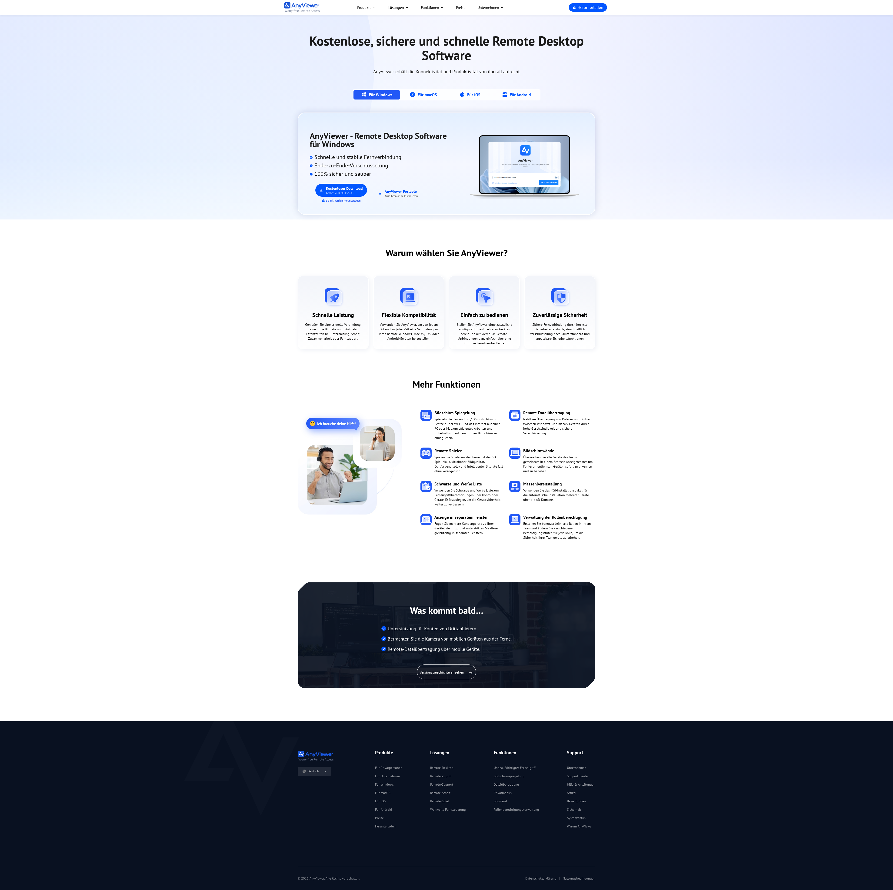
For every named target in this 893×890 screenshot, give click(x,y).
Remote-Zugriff (440, 776)
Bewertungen (576, 801)
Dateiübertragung (506, 784)
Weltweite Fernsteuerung (448, 809)
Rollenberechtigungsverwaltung (516, 809)
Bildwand (500, 801)
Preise (460, 7)
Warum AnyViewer (580, 826)
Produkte (364, 7)
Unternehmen (488, 7)
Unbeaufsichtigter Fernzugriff (514, 768)
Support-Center (578, 776)
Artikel (571, 793)
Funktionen (430, 7)
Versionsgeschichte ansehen (442, 672)
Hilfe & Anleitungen (581, 784)
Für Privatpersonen (388, 768)
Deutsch (313, 771)
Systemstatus (576, 818)
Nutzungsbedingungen (579, 878)
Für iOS (380, 801)
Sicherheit (574, 809)
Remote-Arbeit (440, 793)
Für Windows (384, 784)
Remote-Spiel (439, 801)
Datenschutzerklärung (540, 878)
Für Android (383, 809)
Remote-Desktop (441, 768)
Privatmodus (503, 793)
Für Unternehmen (387, 776)
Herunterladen (589, 7)
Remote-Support (441, 784)
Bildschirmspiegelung (509, 776)
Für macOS (382, 793)
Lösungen (396, 7)
